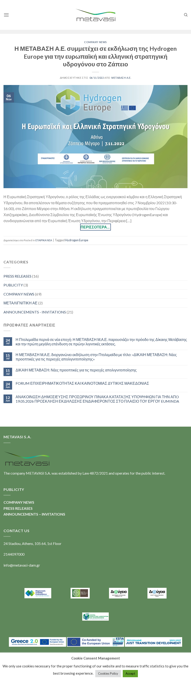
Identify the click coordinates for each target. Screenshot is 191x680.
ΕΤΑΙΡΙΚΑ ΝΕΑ (43, 240)
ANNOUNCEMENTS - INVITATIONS (34, 312)
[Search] (186, 14)
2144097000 (13, 554)
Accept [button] (130, 673)
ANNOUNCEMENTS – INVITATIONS (34, 514)
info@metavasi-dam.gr (21, 565)
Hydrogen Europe (76, 240)
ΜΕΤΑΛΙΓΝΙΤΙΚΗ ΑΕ (20, 303)
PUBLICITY (13, 285)
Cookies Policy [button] (108, 673)
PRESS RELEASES (17, 276)
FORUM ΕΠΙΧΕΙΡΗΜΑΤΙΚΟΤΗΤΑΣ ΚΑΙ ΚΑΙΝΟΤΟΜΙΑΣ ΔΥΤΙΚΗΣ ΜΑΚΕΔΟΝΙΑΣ (82, 383)
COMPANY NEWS (95, 42)
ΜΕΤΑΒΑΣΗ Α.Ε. (121, 77)
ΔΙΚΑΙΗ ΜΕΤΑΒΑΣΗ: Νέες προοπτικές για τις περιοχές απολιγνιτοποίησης (76, 370)
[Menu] (6, 14)
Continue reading (95, 227)
